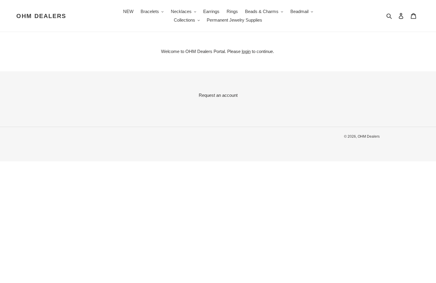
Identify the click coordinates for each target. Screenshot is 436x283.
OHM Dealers (41, 16)
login (246, 51)
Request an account (218, 95)
